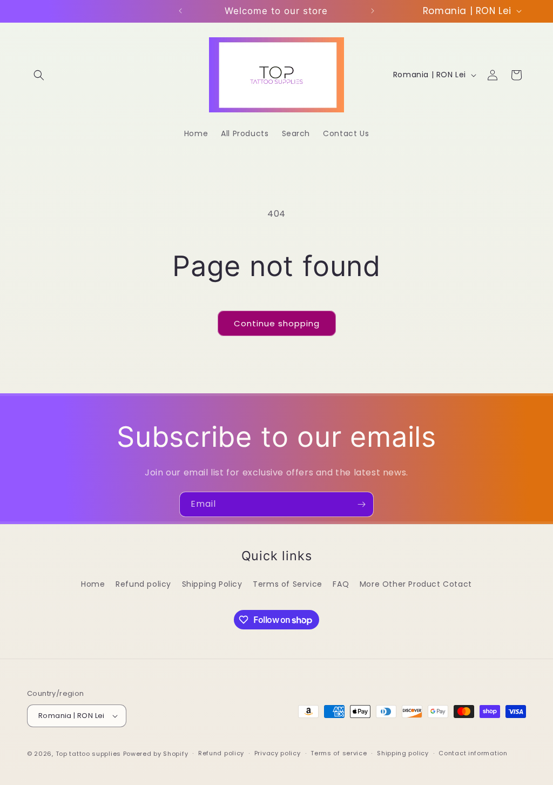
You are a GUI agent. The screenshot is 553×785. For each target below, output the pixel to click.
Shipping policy (403, 753)
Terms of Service (287, 584)
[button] (39, 75)
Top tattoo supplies (89, 753)
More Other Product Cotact (416, 584)
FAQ (341, 584)
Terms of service (339, 753)
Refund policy (143, 584)
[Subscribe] (361, 504)
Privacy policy (277, 753)
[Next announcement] (373, 11)
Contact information (473, 753)
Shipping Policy (212, 584)
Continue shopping (277, 323)
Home (93, 584)
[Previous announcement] (180, 11)
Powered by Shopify (155, 753)
